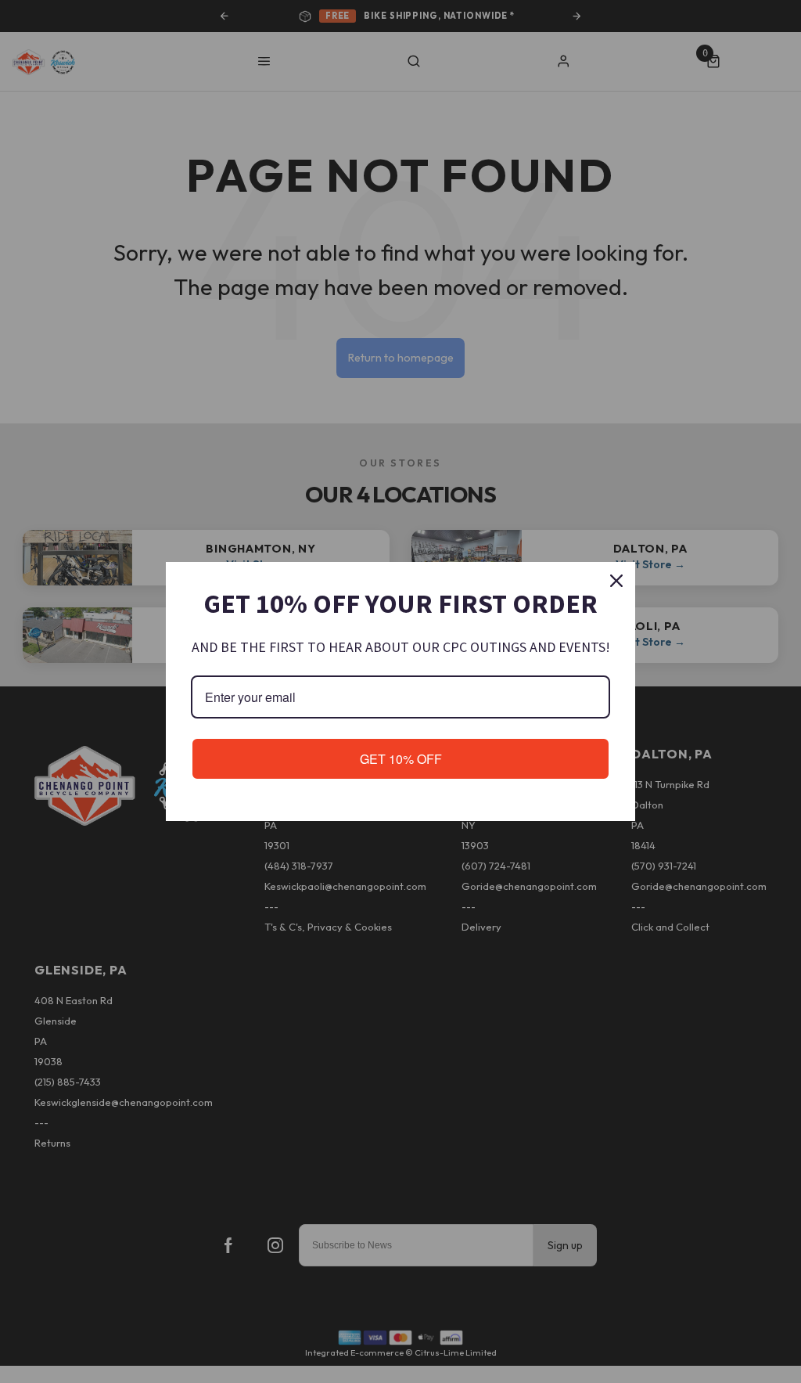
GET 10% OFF (401, 759)
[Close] (616, 581)
